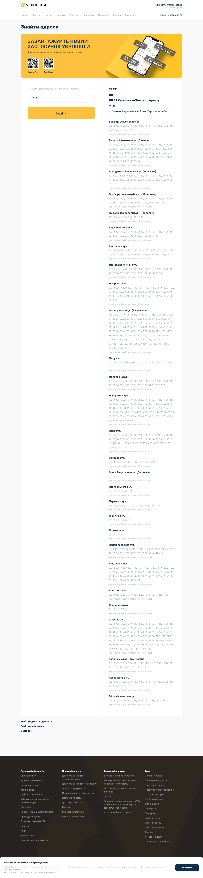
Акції (23, 830)
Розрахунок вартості (73, 816)
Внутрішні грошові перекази (119, 775)
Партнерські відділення (158, 841)
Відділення (88, 15)
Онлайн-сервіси (154, 775)
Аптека (36, 15)
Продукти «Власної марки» (160, 790)
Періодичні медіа (154, 799)
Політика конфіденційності (45, 872)
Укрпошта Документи (73, 788)
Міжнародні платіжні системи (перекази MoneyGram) (120, 782)
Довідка (25, 731)
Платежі (108, 796)
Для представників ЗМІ (33, 821)
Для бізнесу (131, 15)
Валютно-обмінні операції (117, 812)
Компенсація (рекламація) (34, 840)
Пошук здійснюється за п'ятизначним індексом (55, 88)
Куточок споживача (31, 780)
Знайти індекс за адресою (35, 721)
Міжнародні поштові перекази (78, 793)
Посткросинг (152, 808)
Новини (25, 826)
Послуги (61, 15)
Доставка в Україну (72, 802)
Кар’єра (117, 15)
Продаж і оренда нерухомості (37, 812)
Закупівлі (26, 807)
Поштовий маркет (154, 785)
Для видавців (152, 804)
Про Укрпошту (28, 775)
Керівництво (27, 790)
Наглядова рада (29, 785)
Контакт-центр (29, 835)
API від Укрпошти (154, 837)
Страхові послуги (154, 794)
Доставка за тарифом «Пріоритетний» (73, 777)
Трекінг (49, 15)
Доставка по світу (71, 798)
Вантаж (66, 807)
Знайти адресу (153, 822)
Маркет (25, 15)
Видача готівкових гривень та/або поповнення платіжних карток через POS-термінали (122, 804)
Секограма (151, 813)
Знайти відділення (31, 726)
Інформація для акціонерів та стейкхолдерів (36, 801)
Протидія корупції (30, 816)
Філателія (103, 15)
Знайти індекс (152, 818)
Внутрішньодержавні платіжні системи (120, 790)
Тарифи (74, 15)
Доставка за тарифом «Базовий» (79, 783)
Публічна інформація (32, 794)
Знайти (61, 113)
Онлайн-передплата (156, 780)
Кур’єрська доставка (73, 812)
